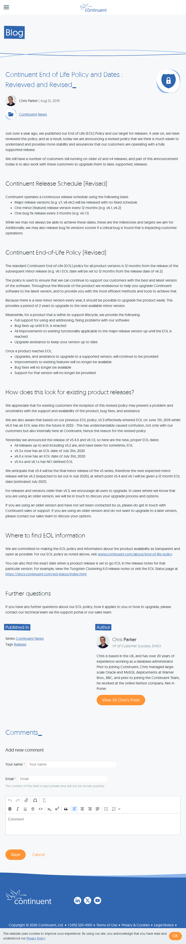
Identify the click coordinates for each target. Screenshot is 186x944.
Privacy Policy (36, 938)
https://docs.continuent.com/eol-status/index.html (45, 574)
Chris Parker (28, 100)
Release (20, 644)
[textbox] (93, 824)
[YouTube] (97, 900)
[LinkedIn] (77, 900)
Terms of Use (106, 925)
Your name (15, 764)
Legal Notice (164, 925)
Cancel (38, 854)
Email (10, 778)
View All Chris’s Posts (121, 700)
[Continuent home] (93, 7)
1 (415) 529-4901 (80, 925)
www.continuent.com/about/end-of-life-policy (135, 554)
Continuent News (33, 114)
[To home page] (28, 896)
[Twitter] (87, 900)
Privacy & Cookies (136, 925)
